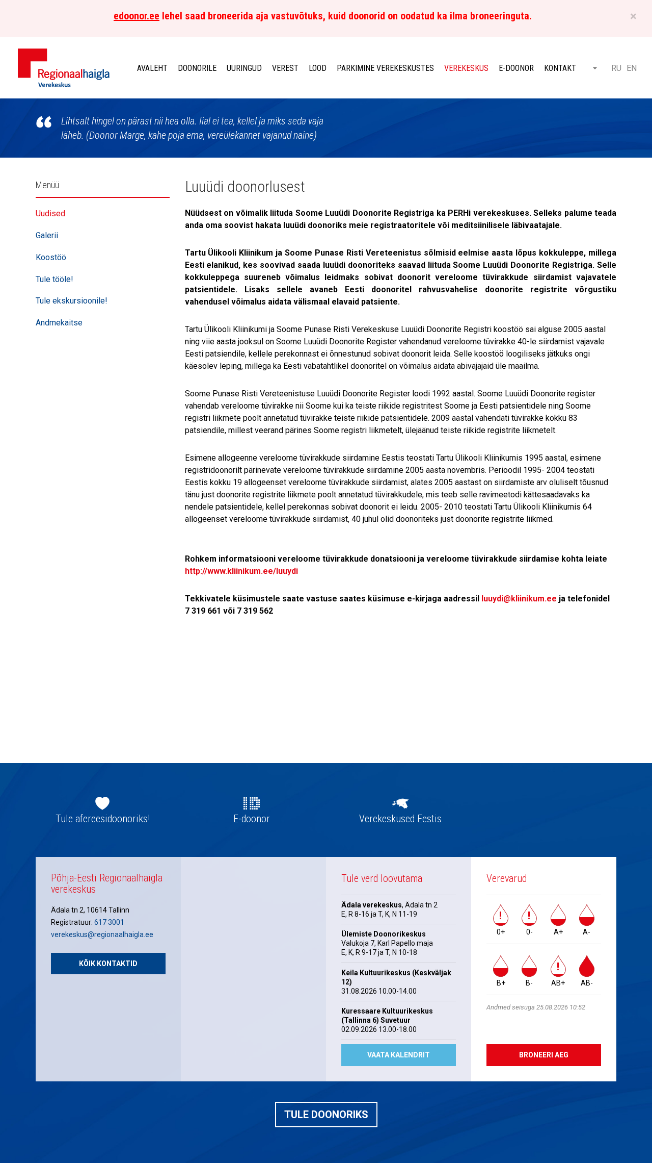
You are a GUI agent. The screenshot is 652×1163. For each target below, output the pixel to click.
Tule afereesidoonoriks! (103, 819)
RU (616, 68)
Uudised (50, 213)
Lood (318, 68)
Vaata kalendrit (398, 1055)
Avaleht (152, 68)
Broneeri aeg (543, 1055)
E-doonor (516, 68)
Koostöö (51, 257)
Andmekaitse (59, 322)
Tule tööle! (54, 279)
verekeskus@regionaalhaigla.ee (102, 934)
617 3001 (109, 922)
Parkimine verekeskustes (385, 68)
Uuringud (244, 68)
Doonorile (197, 68)
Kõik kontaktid (108, 963)
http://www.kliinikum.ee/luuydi (241, 571)
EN (632, 68)
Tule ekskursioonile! (71, 301)
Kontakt (560, 68)
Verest (285, 68)
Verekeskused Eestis (400, 819)
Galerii (47, 235)
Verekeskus (466, 68)
